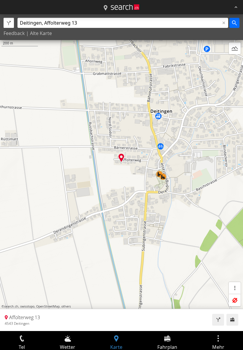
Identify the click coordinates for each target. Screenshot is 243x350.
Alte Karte (41, 33)
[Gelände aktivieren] (235, 48)
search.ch (11, 306)
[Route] (218, 320)
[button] (121, 158)
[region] (121, 172)
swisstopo (27, 306)
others (66, 306)
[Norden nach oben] (235, 63)
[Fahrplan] (232, 320)
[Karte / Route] (105, 8)
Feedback (14, 33)
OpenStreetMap (48, 306)
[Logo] (125, 7)
